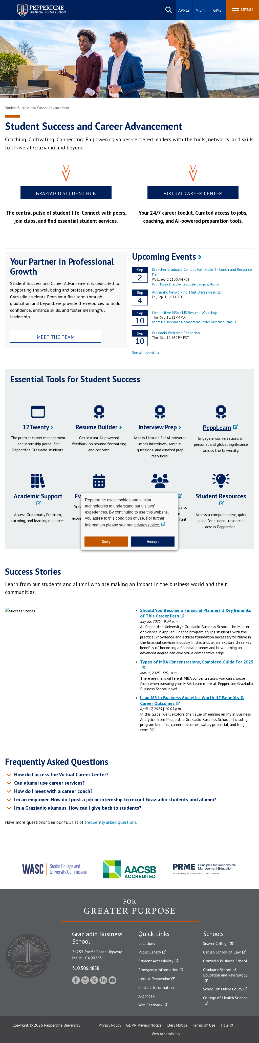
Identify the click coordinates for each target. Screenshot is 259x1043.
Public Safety (149, 952)
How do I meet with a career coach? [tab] (53, 791)
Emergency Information (158, 969)
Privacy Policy (109, 1025)
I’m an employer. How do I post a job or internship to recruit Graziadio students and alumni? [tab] (114, 799)
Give (217, 10)
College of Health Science (225, 997)
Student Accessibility (155, 960)
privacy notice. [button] (147, 525)
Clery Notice (177, 1025)
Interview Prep (157, 427)
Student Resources (221, 496)
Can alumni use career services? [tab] (49, 783)
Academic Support (38, 496)
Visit (200, 10)
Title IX (226, 1025)
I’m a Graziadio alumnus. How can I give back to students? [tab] (78, 808)
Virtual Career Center (193, 193)
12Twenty (35, 427)
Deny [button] (106, 542)
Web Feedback (150, 1004)
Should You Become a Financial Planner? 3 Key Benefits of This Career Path (195, 613)
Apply (184, 10)
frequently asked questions (110, 822)
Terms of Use (203, 1025)
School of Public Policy (222, 988)
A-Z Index (146, 995)
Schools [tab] (213, 934)
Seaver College (215, 943)
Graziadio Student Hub (66, 193)
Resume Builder (96, 427)
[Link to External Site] (129, 910)
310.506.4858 (85, 968)
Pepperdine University (62, 1025)
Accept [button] (153, 542)
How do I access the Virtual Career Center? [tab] (61, 774)
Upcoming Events (164, 256)
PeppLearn (217, 428)
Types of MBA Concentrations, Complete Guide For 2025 (196, 662)
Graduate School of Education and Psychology (225, 972)
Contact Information (156, 987)
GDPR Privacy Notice (144, 1025)
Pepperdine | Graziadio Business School (35, 7)
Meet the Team (56, 337)
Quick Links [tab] (153, 934)
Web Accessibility (166, 1033)
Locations (146, 943)
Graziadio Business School (225, 960)
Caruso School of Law (222, 952)
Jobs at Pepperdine (154, 978)
